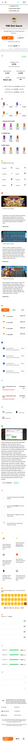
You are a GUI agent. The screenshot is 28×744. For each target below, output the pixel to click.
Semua (5, 310)
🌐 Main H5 (16, 707)
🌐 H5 (19, 2)
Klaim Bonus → (6, 226)
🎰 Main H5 (20, 38)
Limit (22, 310)
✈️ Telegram (17, 711)
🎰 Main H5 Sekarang (5, 738)
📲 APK (24, 2)
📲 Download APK (5, 711)
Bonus (14, 310)
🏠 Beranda (3, 707)
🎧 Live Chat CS (17, 715)
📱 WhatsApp (4, 715)
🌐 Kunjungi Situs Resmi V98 (14, 41)
